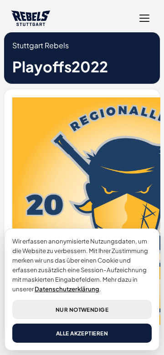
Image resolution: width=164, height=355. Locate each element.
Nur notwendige (82, 309)
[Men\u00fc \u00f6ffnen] (144, 18)
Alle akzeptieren (82, 333)
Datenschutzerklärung (67, 289)
